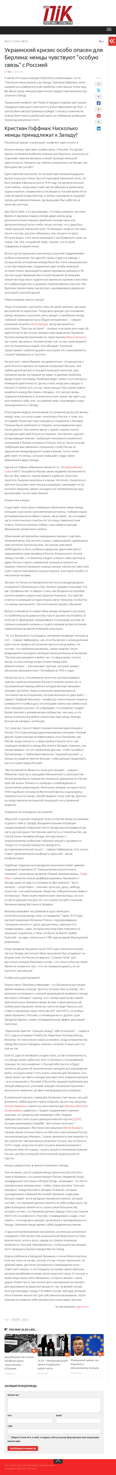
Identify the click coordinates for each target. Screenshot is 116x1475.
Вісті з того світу (16, 41)
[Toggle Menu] (109, 29)
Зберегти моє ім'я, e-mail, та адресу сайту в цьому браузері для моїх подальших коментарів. (53, 1439)
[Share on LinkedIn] (98, 125)
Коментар (14, 1395)
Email (59, 1415)
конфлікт (16, 1320)
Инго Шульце (39, 324)
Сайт (10, 1426)
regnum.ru (82, 1306)
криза (25, 1320)
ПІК (9, 72)
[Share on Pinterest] (98, 112)
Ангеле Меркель (15, 1105)
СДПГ (76, 1119)
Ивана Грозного (76, 337)
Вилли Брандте (73, 1127)
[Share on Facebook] (98, 100)
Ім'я (10, 1415)
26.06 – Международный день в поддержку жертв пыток (53, 1364)
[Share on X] (98, 87)
